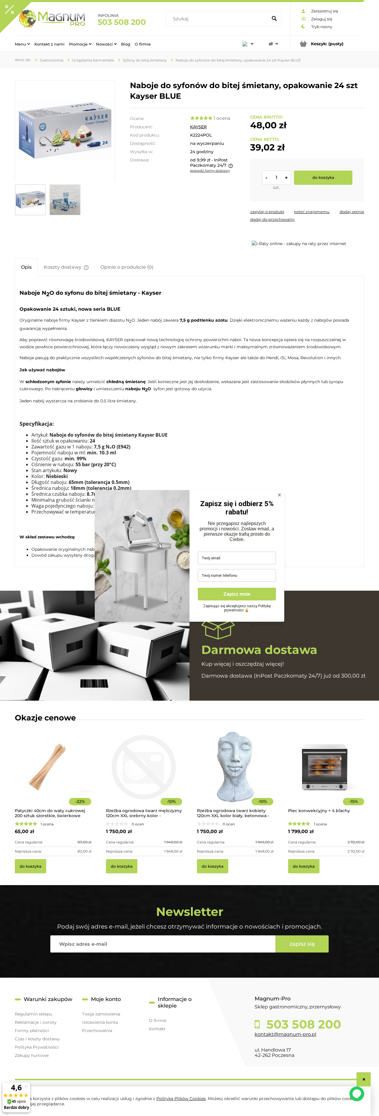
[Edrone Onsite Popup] (189, 558)
